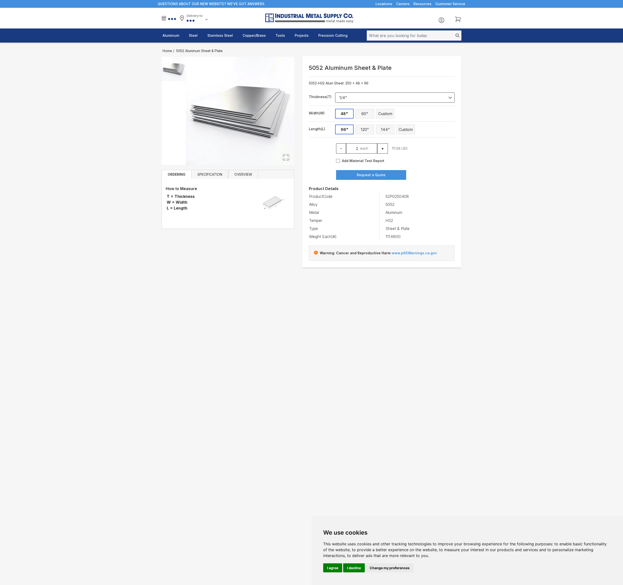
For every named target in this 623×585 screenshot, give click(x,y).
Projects (302, 35)
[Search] (456, 35)
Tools (280, 35)
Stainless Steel (220, 35)
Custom (385, 113)
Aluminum (171, 35)
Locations (384, 4)
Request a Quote (371, 175)
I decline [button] (354, 568)
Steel (193, 35)
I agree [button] (332, 568)
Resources (422, 4)
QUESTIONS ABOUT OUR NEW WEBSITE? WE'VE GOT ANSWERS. (211, 4)
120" (365, 129)
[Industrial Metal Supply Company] (312, 18)
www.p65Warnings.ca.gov (414, 253)
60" (364, 113)
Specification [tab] (209, 174)
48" (344, 113)
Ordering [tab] (176, 174)
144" (385, 129)
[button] (240, 111)
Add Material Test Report (363, 161)
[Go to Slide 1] (174, 69)
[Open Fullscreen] (286, 156)
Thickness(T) (320, 97)
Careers (403, 4)
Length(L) (317, 129)
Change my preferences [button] (390, 568)
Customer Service (450, 4)
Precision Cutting (333, 35)
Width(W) (317, 113)
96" (344, 129)
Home (167, 51)
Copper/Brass (254, 35)
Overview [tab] (243, 174)
